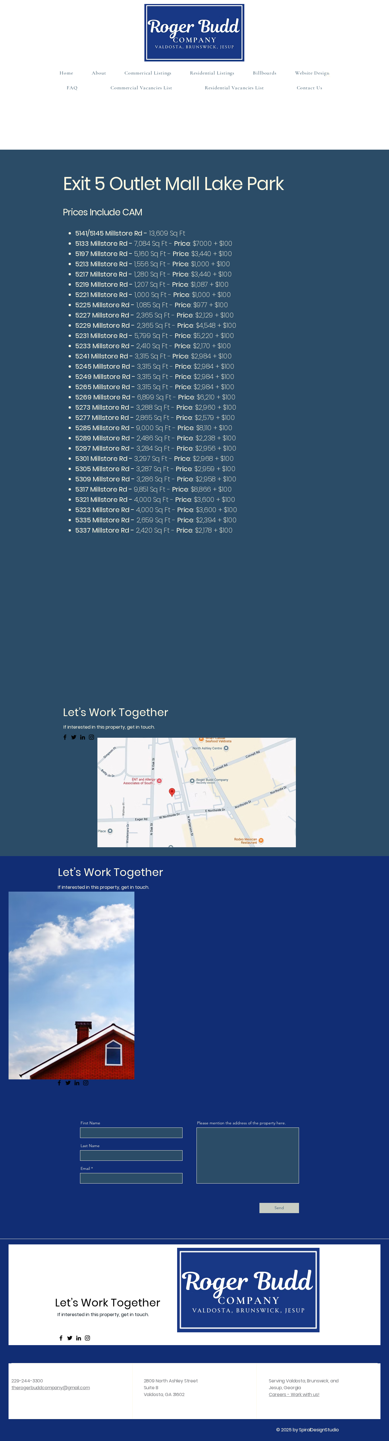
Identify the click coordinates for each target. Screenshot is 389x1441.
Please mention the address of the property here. (241, 1123)
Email (85, 1168)
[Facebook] (65, 737)
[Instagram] (91, 737)
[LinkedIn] (82, 737)
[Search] (328, 75)
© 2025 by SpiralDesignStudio (307, 1429)
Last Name (90, 1146)
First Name (90, 1123)
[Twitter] (73, 737)
